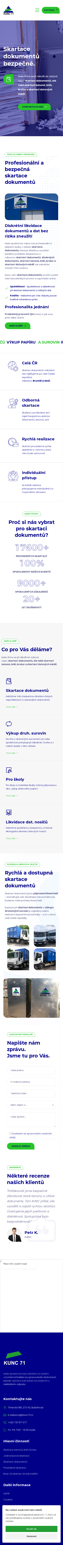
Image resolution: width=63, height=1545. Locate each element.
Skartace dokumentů (15, 1461)
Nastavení (31, 1536)
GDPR (6, 1493)
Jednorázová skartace (16, 1455)
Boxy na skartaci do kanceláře (20, 1473)
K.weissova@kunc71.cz (20, 1415)
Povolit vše (32, 1529)
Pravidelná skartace (14, 1467)
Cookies (7, 1499)
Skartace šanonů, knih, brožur (19, 1449)
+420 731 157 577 (17, 1422)
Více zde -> (12, 706)
